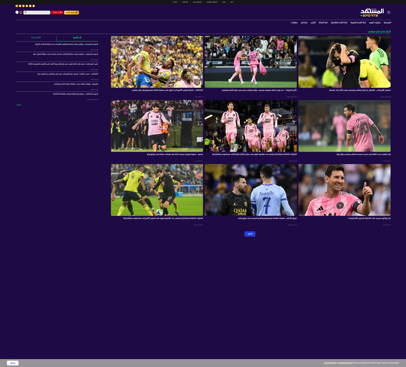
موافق (12, 363)
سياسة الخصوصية (345, 363)
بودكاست (185, 2)
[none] (203, 32)
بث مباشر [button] (56, 12)
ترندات (175, 2)
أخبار (232, 2)
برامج (224, 2)
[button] (344, 67)
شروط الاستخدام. (330, 363)
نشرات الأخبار (70, 12)
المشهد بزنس (197, 2)
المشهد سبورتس (212, 2)
